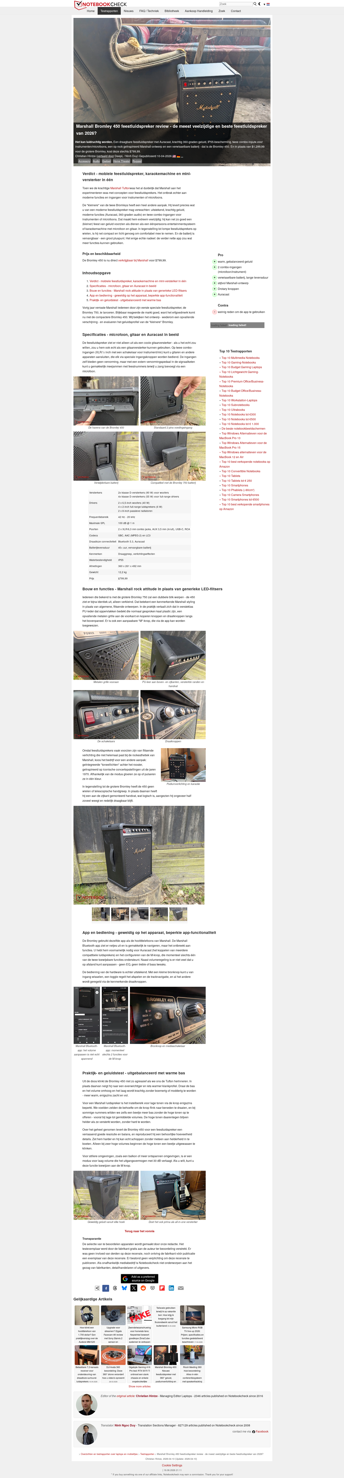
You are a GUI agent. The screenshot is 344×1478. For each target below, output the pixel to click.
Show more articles (139, 1386)
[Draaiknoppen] (173, 714)
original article (126, 1396)
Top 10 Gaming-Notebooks (239, 362)
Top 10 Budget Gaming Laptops (240, 367)
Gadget (106, 161)
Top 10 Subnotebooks (236, 405)
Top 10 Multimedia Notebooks (241, 358)
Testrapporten (109, 11)
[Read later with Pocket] (152, 1288)
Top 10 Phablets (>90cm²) (238, 490)
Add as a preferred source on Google (143, 1278)
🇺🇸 (174, 156)
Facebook (261, 1431)
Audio (96, 161)
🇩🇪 (178, 156)
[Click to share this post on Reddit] (143, 1288)
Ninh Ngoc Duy (125, 1425)
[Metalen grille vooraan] (106, 655)
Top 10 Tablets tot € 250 (237, 481)
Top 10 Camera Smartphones (240, 495)
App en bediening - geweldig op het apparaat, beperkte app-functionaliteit (136, 295)
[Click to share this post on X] (133, 1288)
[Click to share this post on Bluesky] (124, 1288)
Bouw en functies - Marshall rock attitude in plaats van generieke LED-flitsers (138, 290)
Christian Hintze (147, 1396)
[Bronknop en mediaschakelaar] (168, 1015)
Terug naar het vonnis (139, 1231)
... (182, 156)
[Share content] (97, 1288)
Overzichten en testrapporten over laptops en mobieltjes (109, 1454)
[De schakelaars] (106, 714)
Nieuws (128, 11)
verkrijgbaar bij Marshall (133, 260)
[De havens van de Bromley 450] (106, 400)
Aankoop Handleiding (199, 11)
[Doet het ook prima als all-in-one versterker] (173, 1195)
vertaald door (105, 156)
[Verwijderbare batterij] (106, 456)
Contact (236, 11)
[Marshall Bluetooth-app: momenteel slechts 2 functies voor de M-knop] (115, 1015)
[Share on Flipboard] (162, 1288)
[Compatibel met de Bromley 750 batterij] (173, 456)
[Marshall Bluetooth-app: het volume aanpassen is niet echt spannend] (87, 1015)
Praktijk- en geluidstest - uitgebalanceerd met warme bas (125, 300)
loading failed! (219, 325)
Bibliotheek (172, 11)
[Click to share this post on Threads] (115, 1288)
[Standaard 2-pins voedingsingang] (173, 400)
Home (91, 11)
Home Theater (121, 161)
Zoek (222, 11)
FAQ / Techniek (149, 11)
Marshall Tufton (120, 188)
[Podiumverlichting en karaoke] (183, 765)
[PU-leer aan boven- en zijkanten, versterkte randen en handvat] (173, 655)
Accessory (84, 161)
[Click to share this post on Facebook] (105, 1288)
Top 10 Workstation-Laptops (239, 400)
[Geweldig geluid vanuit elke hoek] (106, 1195)
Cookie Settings (172, 1465)
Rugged (137, 161)
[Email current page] (180, 1288)
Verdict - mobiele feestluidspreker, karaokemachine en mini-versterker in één (138, 281)
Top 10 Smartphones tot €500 (239, 499)
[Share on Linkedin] (171, 1288)
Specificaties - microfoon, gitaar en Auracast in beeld (123, 286)
